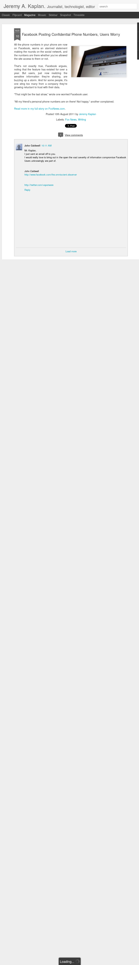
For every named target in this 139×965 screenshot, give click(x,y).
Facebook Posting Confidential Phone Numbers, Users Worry (71, 34)
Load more (71, 251)
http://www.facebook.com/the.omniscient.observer (50, 174)
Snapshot (65, 15)
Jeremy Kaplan (87, 114)
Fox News (71, 119)
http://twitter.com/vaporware (38, 185)
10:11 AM (46, 145)
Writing (82, 119)
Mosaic (42, 15)
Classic (6, 15)
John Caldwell (32, 145)
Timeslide (79, 15)
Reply (27, 189)
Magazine (29, 15)
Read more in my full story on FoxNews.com (39, 108)
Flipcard (17, 15)
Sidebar (53, 15)
